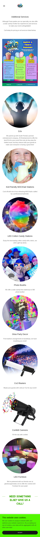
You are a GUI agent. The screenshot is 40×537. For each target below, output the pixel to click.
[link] (20, 6)
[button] (5, 6)
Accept (20, 532)
